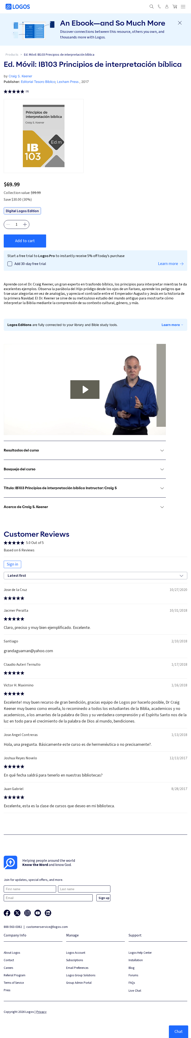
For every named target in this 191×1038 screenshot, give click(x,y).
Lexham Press (67, 82)
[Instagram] (27, 913)
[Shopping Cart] (174, 6)
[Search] (152, 6)
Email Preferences (77, 968)
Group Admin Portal (79, 983)
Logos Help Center (140, 953)
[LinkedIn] (48, 913)
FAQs (132, 983)
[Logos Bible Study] (18, 6)
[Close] (180, 23)
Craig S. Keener (20, 76)
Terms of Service (14, 983)
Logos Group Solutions (80, 975)
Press (7, 990)
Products (12, 54)
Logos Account (75, 953)
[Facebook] (7, 913)
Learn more (171, 325)
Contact (9, 960)
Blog (131, 968)
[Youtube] (37, 913)
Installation (136, 960)
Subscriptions (74, 960)
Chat (178, 1032)
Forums (133, 975)
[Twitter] (17, 913)
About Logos (12, 953)
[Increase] (25, 224)
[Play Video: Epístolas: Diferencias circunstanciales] (84, 389)
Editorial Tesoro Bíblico (38, 82)
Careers (8, 968)
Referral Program (14, 975)
